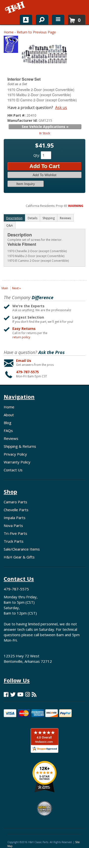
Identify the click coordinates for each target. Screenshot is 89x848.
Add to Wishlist (44, 175)
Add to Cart (44, 166)
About (9, 414)
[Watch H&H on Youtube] (20, 694)
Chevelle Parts (16, 509)
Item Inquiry (25, 184)
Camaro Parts (15, 501)
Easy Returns (24, 328)
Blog (7, 422)
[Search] (40, 19)
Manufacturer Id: (23, 120)
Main (4, 288)
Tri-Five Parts (15, 533)
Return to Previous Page (36, 32)
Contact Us (13, 469)
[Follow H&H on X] (13, 694)
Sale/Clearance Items (22, 549)
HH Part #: (16, 115)
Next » (16, 288)
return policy (21, 337)
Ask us (61, 107)
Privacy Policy (15, 454)
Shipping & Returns (20, 446)
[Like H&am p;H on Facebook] (6, 694)
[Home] (15, 7)
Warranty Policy (17, 462)
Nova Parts (13, 525)
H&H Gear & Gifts (19, 557)
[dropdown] (58, 20)
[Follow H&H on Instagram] (27, 694)
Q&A (9, 225)
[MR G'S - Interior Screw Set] (11, 45)
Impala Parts (14, 517)
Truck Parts (13, 541)
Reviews (11, 438)
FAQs (8, 430)
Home (9, 32)
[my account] (26, 20)
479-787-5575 (27, 372)
